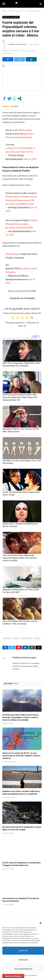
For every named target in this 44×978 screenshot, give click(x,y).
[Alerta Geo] (22, 4)
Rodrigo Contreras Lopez (18, 44)
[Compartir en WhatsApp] (14, 99)
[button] (40, 923)
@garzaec (29, 134)
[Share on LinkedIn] (31, 59)
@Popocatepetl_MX (24, 200)
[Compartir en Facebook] (4, 99)
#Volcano (10, 200)
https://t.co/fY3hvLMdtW (20, 148)
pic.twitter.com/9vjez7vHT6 (19, 152)
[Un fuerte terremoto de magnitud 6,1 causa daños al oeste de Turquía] (22, 813)
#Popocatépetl (24, 130)
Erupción (7, 638)
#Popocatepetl (13, 196)
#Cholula (33, 220)
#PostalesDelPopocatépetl (19, 137)
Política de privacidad (29, 975)
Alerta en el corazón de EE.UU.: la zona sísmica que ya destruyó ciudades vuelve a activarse (21, 755)
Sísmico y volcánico (11, 17)
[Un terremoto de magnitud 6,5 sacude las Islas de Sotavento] (22, 884)
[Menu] (3, 4)
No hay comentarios (29, 51)
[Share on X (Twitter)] (19, 59)
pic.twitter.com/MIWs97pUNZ (20, 204)
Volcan (37, 638)
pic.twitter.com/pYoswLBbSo (19, 227)
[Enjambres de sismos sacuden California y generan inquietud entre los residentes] (22, 777)
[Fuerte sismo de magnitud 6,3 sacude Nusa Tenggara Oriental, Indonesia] (22, 848)
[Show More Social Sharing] (39, 59)
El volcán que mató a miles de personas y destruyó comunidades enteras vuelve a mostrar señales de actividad (20, 717)
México (15, 638)
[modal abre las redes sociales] (19, 99)
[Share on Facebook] (7, 59)
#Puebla (25, 196)
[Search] (40, 4)
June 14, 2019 (30, 159)
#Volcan (33, 196)
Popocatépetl (26, 638)
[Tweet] (9, 99)
